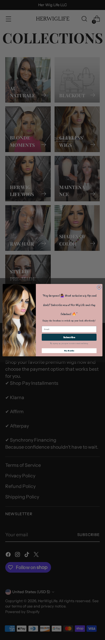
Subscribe (69, 337)
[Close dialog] (99, 287)
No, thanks (69, 350)
